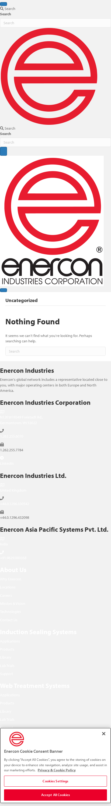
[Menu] (3, 4)
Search (5, 14)
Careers (6, 595)
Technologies (10, 611)
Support (6, 673)
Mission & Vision (12, 603)
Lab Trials (7, 665)
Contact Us (9, 619)
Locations (8, 587)
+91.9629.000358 (13, 557)
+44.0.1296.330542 (14, 503)
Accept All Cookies (55, 795)
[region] (55, 765)
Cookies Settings (55, 781)
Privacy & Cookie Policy (57, 770)
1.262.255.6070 (11, 436)
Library (5, 657)
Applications (10, 641)
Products (7, 649)
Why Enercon (10, 579)
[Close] (104, 734)
